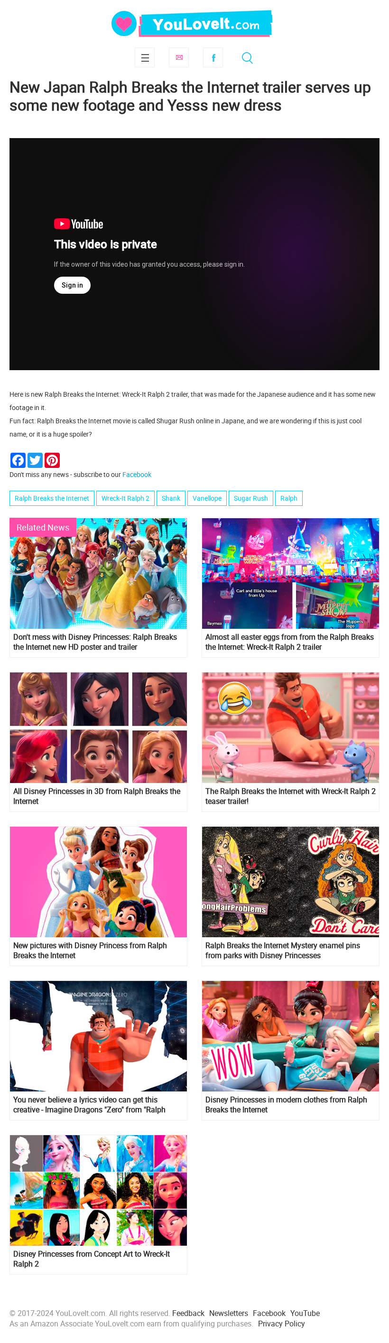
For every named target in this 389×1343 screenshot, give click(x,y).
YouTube (305, 1313)
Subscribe (179, 57)
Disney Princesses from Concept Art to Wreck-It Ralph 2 (91, 1259)
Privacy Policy (281, 1323)
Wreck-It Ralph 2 (125, 498)
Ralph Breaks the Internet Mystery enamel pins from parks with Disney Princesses (282, 951)
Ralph (288, 498)
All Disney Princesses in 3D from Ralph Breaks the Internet (96, 796)
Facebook (213, 57)
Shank (171, 498)
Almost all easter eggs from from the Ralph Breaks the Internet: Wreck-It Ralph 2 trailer (289, 642)
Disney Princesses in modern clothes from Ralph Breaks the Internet (286, 1105)
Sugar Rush (251, 498)
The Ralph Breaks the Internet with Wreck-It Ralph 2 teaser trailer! (290, 796)
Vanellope (207, 498)
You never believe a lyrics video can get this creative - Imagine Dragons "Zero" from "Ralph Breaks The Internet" (89, 1105)
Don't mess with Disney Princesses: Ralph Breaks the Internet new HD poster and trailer (95, 642)
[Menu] (145, 57)
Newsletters (228, 1313)
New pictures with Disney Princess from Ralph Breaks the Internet (90, 951)
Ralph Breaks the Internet (52, 498)
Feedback (188, 1313)
